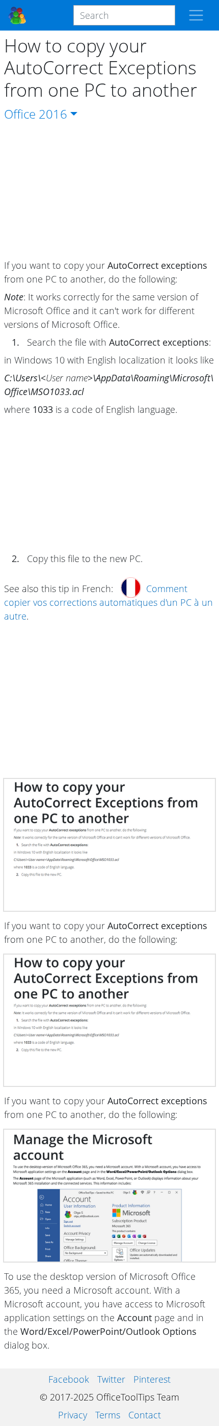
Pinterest (152, 1379)
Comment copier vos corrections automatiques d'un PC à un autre (108, 602)
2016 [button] (53, 113)
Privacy (72, 1415)
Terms (107, 1415)
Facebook (68, 1379)
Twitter (111, 1379)
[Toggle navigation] (196, 15)
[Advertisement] (109, 191)
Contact (144, 1415)
